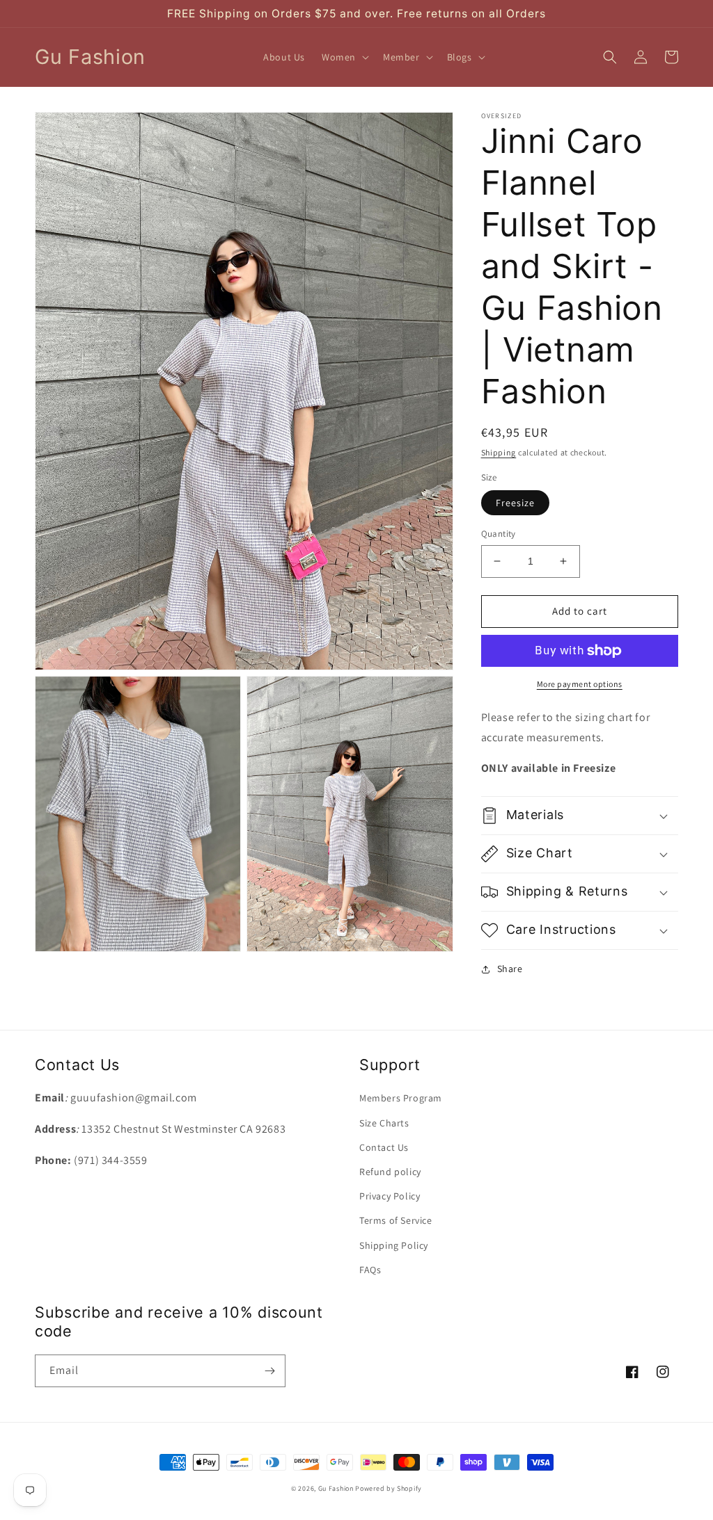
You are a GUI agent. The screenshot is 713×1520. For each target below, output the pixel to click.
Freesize (515, 502)
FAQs (370, 1269)
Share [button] (510, 968)
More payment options (579, 684)
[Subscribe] (269, 1371)
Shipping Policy (393, 1245)
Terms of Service (395, 1220)
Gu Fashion (336, 1488)
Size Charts (384, 1123)
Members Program (400, 1098)
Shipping (499, 452)
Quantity (498, 534)
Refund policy (390, 1171)
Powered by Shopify (388, 1488)
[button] (344, 57)
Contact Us (384, 1147)
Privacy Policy (389, 1196)
